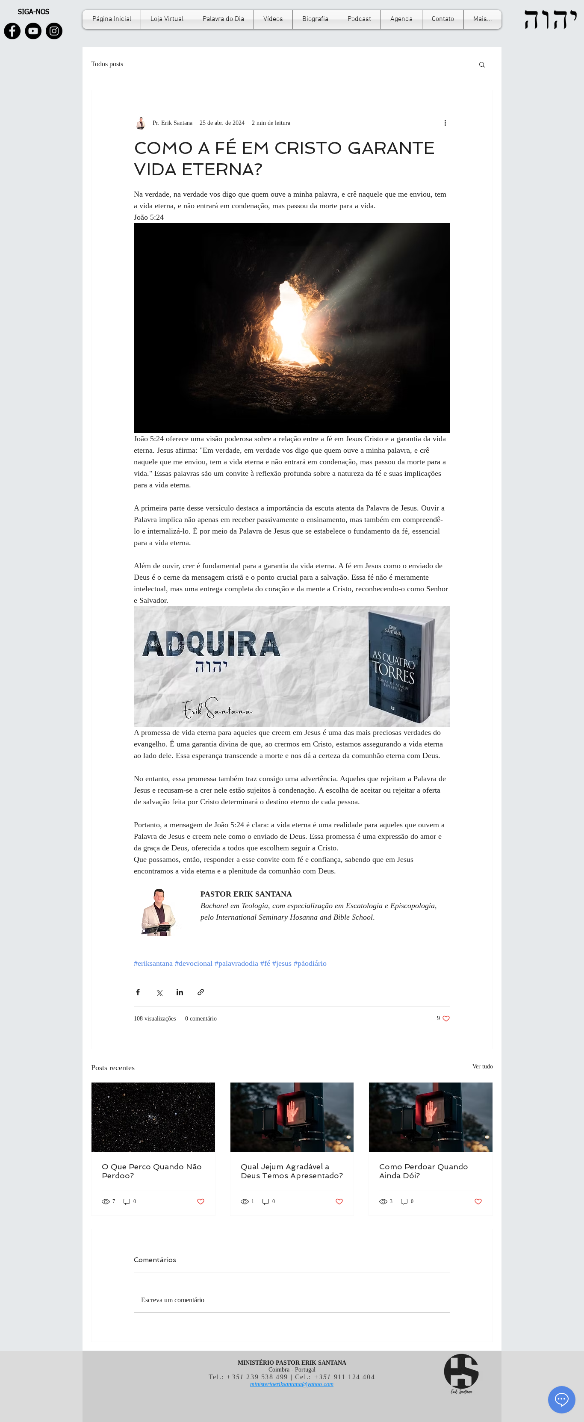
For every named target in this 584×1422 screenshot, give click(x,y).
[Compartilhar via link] (201, 992)
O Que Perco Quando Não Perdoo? (152, 1171)
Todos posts (107, 64)
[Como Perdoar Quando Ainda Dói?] (431, 1117)
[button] (482, 64)
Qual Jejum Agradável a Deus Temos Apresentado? (292, 1171)
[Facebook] (12, 31)
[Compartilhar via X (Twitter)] (159, 992)
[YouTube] (33, 31)
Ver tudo (482, 1066)
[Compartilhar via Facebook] (138, 992)
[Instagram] (54, 31)
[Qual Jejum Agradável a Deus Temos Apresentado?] (292, 1117)
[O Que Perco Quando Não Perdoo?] (153, 1117)
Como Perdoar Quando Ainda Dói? (423, 1171)
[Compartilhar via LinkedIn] (180, 992)
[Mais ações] (445, 123)
